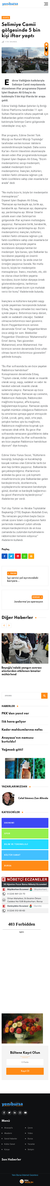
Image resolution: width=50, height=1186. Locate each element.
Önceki (13, 573)
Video (30, 1133)
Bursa (30, 1139)
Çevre (30, 1128)
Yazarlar (31, 1144)
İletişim (31, 1150)
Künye (7, 1150)
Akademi (8, 1133)
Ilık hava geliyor (14, 721)
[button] (4, 625)
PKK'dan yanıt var (15, 713)
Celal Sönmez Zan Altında (33, 798)
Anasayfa (8, 1128)
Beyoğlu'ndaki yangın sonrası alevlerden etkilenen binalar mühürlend (22, 671)
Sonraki (36, 597)
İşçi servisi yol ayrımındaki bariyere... (22, 579)
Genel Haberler (10, 1139)
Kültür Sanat (9, 1144)
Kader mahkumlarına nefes (22, 729)
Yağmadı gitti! (12, 749)
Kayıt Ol (25, 1071)
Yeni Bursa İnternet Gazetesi (25, 1175)
